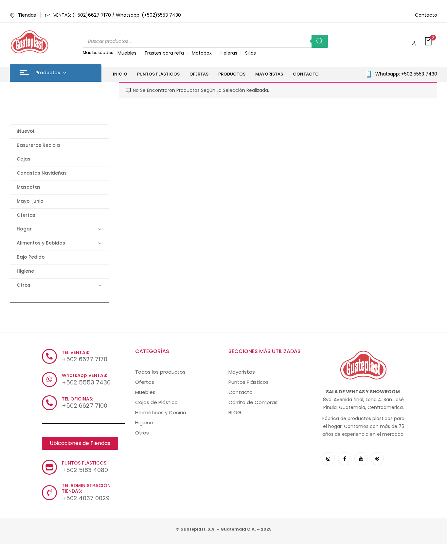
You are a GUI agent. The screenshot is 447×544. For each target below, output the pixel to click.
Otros (23, 285)
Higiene (25, 271)
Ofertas (26, 215)
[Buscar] (320, 41)
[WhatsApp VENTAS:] (49, 379)
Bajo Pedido (31, 257)
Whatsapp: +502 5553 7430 (406, 74)
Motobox (202, 53)
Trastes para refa (164, 53)
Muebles (126, 53)
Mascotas (29, 187)
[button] (429, 42)
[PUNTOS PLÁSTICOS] (49, 467)
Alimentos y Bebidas (41, 243)
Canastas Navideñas (42, 173)
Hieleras (228, 53)
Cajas (23, 159)
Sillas (250, 53)
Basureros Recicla (38, 145)
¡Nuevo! (25, 131)
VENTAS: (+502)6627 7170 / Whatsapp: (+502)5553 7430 (117, 15)
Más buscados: (98, 52)
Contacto (426, 15)
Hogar (24, 229)
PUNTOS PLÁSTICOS (84, 463)
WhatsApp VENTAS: (84, 375)
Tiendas (27, 15)
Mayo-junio (30, 201)
